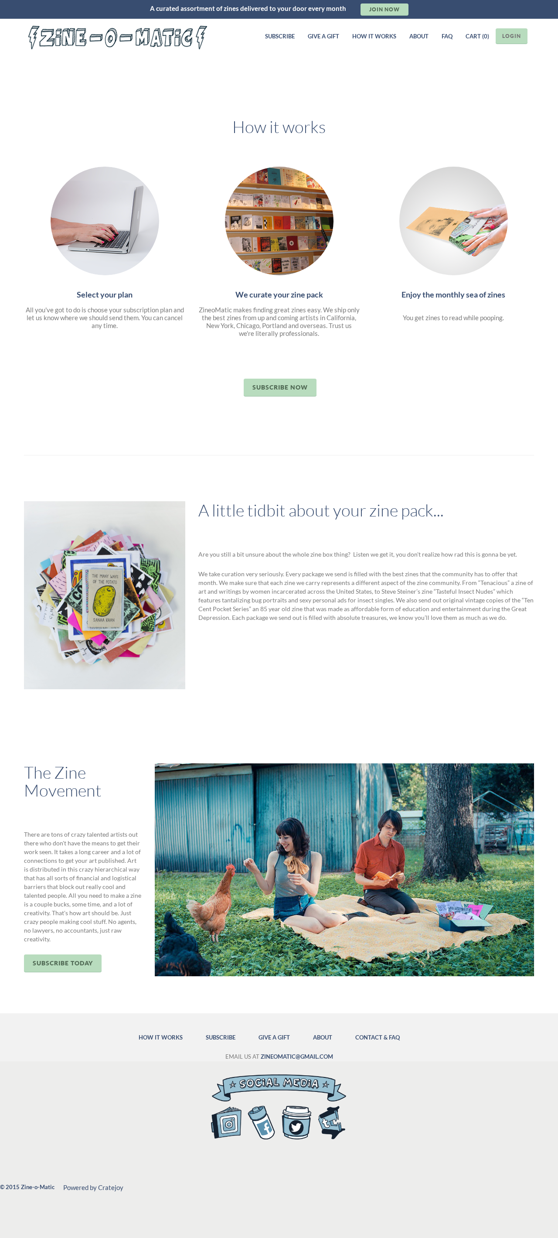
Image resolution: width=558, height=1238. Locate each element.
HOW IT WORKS (374, 36)
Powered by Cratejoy (93, 1187)
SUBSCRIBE (280, 36)
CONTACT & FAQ (377, 1037)
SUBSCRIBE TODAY (63, 963)
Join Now (384, 9)
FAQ (447, 36)
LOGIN (511, 36)
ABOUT (419, 36)
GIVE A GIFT (323, 36)
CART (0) (477, 36)
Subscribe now (280, 387)
